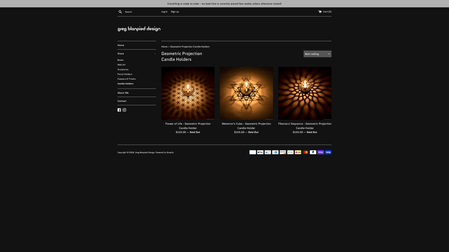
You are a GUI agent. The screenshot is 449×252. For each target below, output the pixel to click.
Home (121, 45)
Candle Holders (125, 83)
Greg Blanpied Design (144, 152)
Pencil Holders (125, 74)
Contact (122, 101)
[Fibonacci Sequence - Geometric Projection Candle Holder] (304, 93)
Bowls (120, 59)
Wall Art (122, 64)
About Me (123, 92)
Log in (164, 11)
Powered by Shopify (165, 152)
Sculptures (123, 69)
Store (137, 53)
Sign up (175, 11)
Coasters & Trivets (127, 78)
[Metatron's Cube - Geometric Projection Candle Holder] (246, 93)
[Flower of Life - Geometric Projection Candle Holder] (188, 93)
